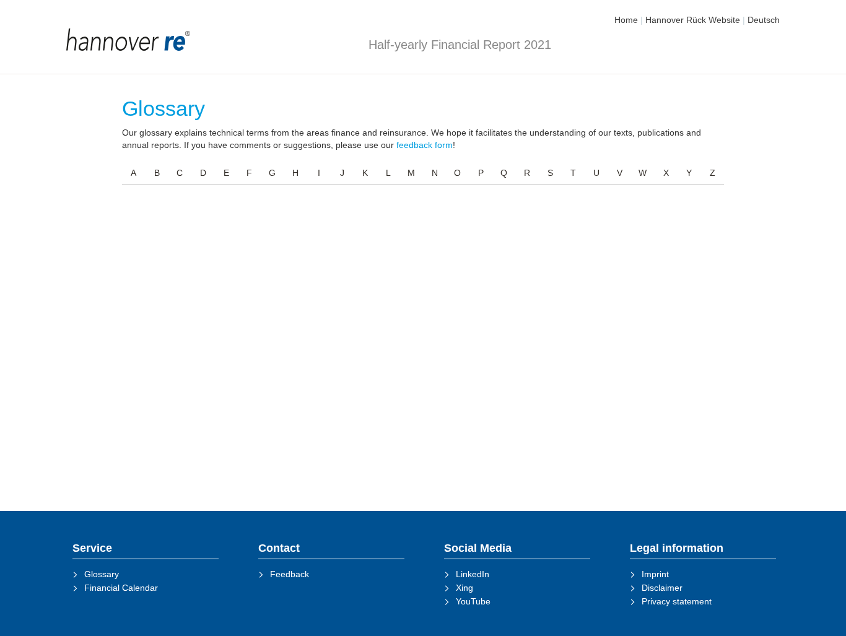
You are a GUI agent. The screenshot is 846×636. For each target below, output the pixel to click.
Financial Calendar (121, 588)
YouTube (473, 601)
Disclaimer (662, 588)
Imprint (655, 574)
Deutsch (764, 20)
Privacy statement (677, 601)
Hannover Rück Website (692, 20)
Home (626, 20)
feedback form (424, 145)
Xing (464, 588)
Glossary (101, 574)
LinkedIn (472, 574)
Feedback (289, 574)
